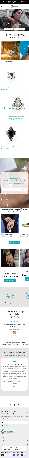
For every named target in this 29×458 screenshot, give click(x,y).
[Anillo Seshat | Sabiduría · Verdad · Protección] (10, 223)
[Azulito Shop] (14, 6)
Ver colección (14, 242)
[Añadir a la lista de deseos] (10, 231)
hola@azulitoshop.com (7, 437)
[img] (14, 316)
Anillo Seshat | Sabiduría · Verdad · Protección (8, 235)
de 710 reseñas (14, 318)
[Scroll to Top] (26, 450)
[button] (26, 6)
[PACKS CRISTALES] (10, 50)
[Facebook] (2, 425)
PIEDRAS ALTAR (10, 61)
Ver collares (9, 29)
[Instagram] (6, 425)
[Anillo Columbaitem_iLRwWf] (10, 259)
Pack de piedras (20, 29)
